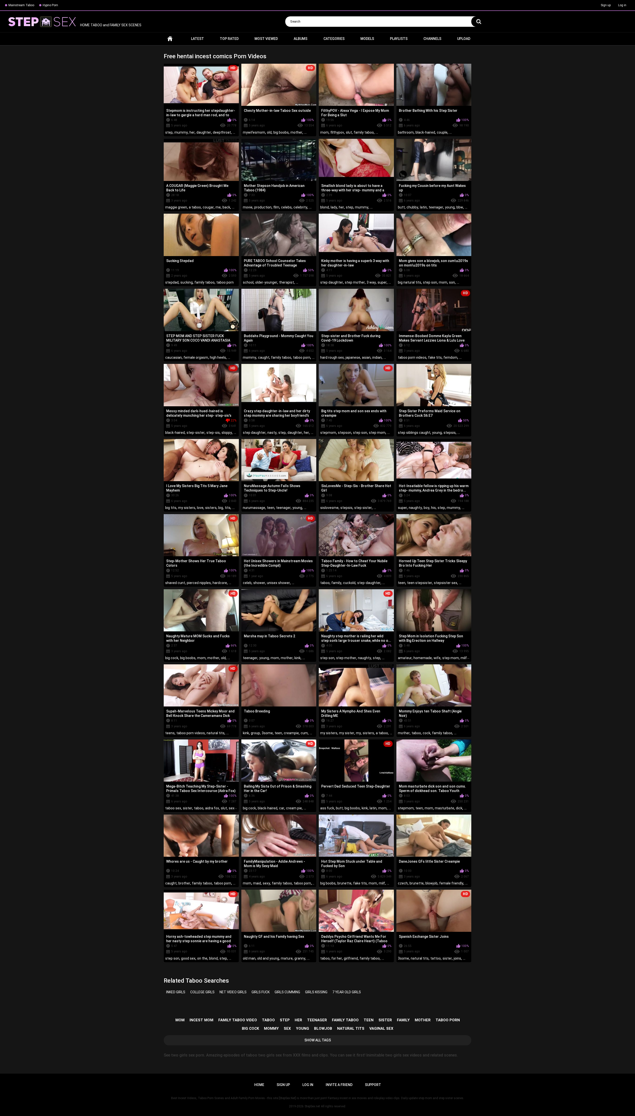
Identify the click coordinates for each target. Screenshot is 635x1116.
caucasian (173, 357)
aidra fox (212, 808)
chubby (412, 207)
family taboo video (237, 1020)
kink (297, 658)
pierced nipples (199, 583)
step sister (363, 508)
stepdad (172, 282)
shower (259, 583)
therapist (286, 282)
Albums (300, 39)
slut (349, 132)
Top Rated (229, 39)
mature (287, 958)
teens (170, 733)
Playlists (399, 39)
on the (202, 958)
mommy (249, 357)
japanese (353, 357)
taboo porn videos (412, 357)
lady (334, 207)
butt (401, 207)
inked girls (175, 992)
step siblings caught (414, 433)
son (452, 282)
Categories (334, 39)
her (192, 132)
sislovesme (329, 508)
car (281, 808)
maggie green (176, 207)
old (269, 132)
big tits (170, 508)
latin (423, 207)
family (336, 583)
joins (457, 958)
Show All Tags (317, 1040)
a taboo (195, 207)
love (200, 508)
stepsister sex (445, 583)
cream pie (294, 808)
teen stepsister (419, 583)
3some (267, 733)
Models (367, 39)
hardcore (220, 583)
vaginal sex (381, 1028)
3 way (371, 282)
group (255, 733)
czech (403, 883)
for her (336, 958)
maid (257, 883)
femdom (450, 357)
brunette (344, 883)
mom (324, 132)
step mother (355, 282)
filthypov (337, 132)
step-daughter (369, 583)
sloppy (227, 433)
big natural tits (409, 282)
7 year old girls (346, 992)
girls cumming (287, 992)
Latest (197, 39)
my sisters (186, 508)
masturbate (444, 808)
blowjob (431, 883)
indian (377, 357)
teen (270, 508)
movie (248, 207)
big (220, 508)
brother (184, 883)
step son (430, 282)
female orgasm (196, 357)
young (450, 207)
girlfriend (351, 958)
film (276, 207)
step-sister (196, 433)
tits (227, 508)
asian (366, 357)
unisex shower (278, 583)
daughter (203, 132)
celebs (286, 207)
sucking (186, 282)
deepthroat (222, 132)
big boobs (281, 132)
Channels (432, 39)
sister (187, 808)
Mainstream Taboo (21, 5)
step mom (377, 433)
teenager (436, 207)
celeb (247, 583)
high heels (218, 357)
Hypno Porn (50, 5)
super (382, 282)
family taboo (364, 132)
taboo (325, 583)
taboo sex (173, 808)
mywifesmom (254, 132)
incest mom (201, 1020)
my (358, 733)
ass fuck (327, 808)
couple (442, 132)
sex (231, 808)
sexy (266, 883)
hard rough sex (332, 357)
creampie (291, 733)
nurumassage (254, 508)
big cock (171, 658)
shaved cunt (175, 583)
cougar (208, 207)
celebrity (300, 207)
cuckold (349, 583)
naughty (415, 508)
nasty (272, 433)
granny (299, 958)
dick (459, 808)
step (169, 132)
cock (426, 733)
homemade (422, 658)
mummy (181, 132)
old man (249, 958)
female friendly (451, 883)
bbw (459, 207)
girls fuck (261, 992)
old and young (268, 958)
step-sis (213, 433)
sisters (211, 508)
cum (304, 733)
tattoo (435, 958)
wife (437, 658)
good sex (188, 958)
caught (263, 357)
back (226, 207)
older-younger (266, 282)
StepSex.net (312, 1106)
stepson (344, 433)
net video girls (233, 992)
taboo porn (225, 282)
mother (296, 132)
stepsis (450, 433)
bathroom (406, 132)
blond (324, 207)
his (433, 508)
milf (464, 658)
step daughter (331, 282)
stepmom (328, 433)
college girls (202, 992)
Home (170, 38)
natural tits (215, 733)
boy (426, 508)
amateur (405, 658)
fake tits (435, 357)
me (218, 207)
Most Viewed (266, 39)
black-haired (425, 132)
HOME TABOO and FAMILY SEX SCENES (110, 25)
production (263, 207)
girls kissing (316, 992)
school (248, 282)
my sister (346, 733)
